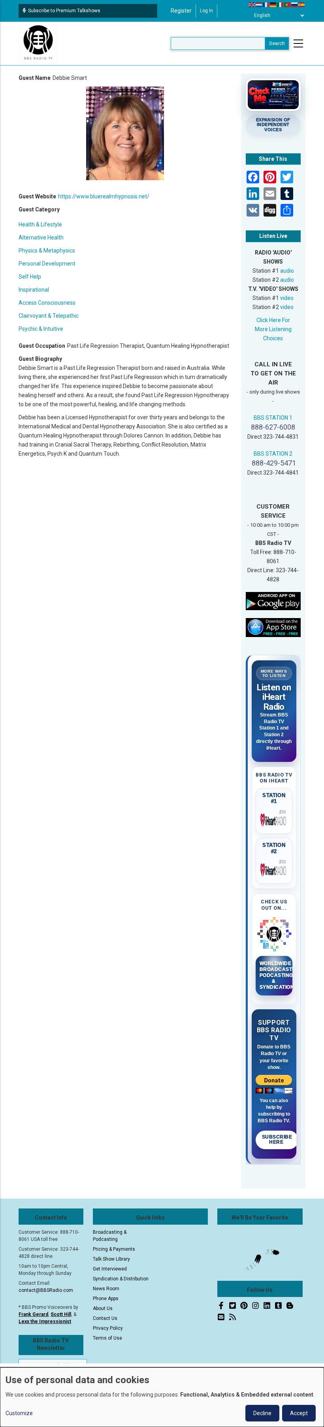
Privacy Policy (108, 1328)
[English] (252, 4)
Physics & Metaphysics (47, 250)
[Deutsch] (273, 4)
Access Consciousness (47, 303)
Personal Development (47, 263)
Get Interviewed (110, 1269)
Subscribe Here (277, 1139)
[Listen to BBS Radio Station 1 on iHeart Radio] (274, 818)
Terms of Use (107, 1338)
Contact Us (105, 1318)
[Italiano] (280, 4)
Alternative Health (41, 237)
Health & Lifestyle (40, 224)
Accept (299, 1413)
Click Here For (273, 320)
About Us (103, 1308)
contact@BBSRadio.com (46, 1290)
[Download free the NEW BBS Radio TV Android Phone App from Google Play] (273, 601)
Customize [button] (19, 1413)
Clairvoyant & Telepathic (49, 316)
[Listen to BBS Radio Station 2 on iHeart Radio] (274, 868)
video (287, 298)
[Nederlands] (259, 4)
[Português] (287, 4)
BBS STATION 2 (273, 454)
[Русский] (294, 4)
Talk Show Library (111, 1259)
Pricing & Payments (114, 1249)
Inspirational (34, 290)
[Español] (301, 4)
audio (287, 271)
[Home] (38, 43)
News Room (106, 1288)
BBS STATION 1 (273, 418)
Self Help (30, 276)
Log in (206, 10)
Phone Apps (106, 1298)
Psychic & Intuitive (41, 329)
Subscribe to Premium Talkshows (64, 10)
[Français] (266, 4)
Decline (262, 1413)
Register (181, 11)
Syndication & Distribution (121, 1279)
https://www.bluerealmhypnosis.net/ (103, 196)
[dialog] (162, 1397)
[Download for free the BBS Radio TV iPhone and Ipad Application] (273, 627)
